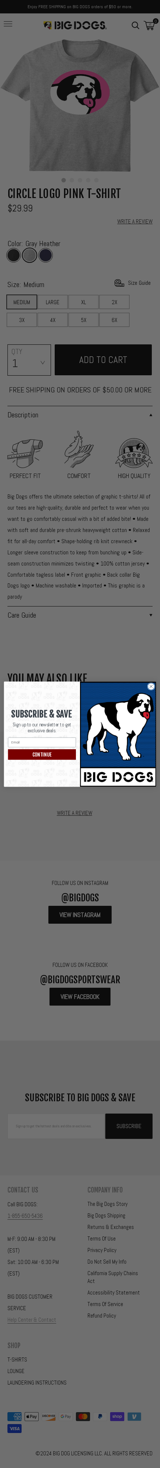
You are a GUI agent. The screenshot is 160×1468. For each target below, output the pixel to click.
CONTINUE (42, 754)
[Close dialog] (151, 686)
